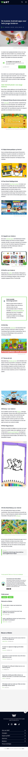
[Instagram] (8, 589)
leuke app (6, 102)
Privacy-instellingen (6, 743)
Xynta (23, 748)
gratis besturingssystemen (17, 310)
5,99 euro (18, 515)
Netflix (10, 273)
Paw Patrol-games (14, 184)
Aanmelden (22, 67)
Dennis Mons (7, 27)
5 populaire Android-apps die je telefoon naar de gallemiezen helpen (13, 553)
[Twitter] (7, 589)
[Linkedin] (10, 589)
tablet (10, 597)
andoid (4, 597)
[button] (24, 730)
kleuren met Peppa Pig (13, 432)
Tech (3, 27)
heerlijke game (9, 238)
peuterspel (12, 327)
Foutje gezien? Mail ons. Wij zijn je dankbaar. (12, 574)
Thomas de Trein (13, 361)
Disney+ (19, 411)
